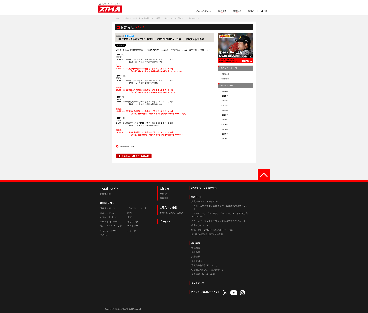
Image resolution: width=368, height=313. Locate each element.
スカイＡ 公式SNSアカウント (205, 292)
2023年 (225, 106)
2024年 (225, 101)
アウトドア (132, 226)
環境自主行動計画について (204, 265)
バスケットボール (108, 217)
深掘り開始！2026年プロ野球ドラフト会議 (212, 230)
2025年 (225, 96)
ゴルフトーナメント (137, 208)
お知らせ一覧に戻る (127, 146)
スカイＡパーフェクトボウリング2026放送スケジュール (218, 221)
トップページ (117, 18)
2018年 (225, 129)
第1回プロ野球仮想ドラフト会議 (207, 234)
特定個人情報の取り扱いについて (207, 270)
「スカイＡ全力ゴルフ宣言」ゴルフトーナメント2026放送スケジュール (219, 215)
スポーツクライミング (111, 226)
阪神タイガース (107, 208)
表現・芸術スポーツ (109, 221)
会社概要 (195, 247)
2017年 (225, 134)
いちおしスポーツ (108, 230)
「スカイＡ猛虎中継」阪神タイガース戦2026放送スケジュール (219, 207)
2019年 (225, 125)
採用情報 (195, 256)
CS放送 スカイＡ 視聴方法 (204, 188)
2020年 (225, 120)
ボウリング (132, 221)
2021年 (225, 115)
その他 (103, 235)
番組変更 (225, 74)
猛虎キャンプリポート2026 (204, 201)
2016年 (225, 139)
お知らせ (127, 18)
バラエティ (132, 230)
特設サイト (196, 197)
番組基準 (195, 252)
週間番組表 (105, 194)
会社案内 (195, 243)
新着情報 (225, 79)
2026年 (225, 91)
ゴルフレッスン (107, 212)
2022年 (225, 110)
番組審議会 (196, 261)
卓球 (129, 217)
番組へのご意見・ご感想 (171, 212)
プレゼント (165, 221)
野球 (129, 212)
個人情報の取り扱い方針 (203, 274)
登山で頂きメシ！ (200, 225)
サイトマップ (197, 283)
